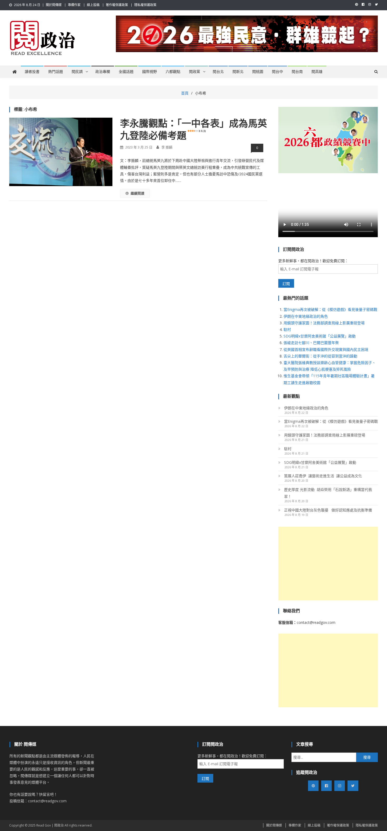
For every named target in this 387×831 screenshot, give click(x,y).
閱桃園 (257, 71)
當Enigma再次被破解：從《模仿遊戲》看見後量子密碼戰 (330, 309)
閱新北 (238, 71)
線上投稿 (93, 5)
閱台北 (218, 71)
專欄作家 (74, 5)
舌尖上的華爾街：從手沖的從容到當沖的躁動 (320, 356)
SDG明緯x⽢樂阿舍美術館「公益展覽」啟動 (320, 336)
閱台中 (277, 71)
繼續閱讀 (137, 193)
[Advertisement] (328, 563)
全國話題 (126, 71)
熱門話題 (55, 71)
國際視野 (149, 71)
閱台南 (297, 71)
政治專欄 (102, 71)
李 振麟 (166, 147)
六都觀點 (173, 71)
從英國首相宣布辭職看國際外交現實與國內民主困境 (326, 349)
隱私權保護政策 (145, 5)
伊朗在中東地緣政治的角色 (306, 316)
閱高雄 (316, 71)
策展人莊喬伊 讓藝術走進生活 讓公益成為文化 (323, 475)
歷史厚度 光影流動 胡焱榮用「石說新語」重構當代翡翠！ (328, 493)
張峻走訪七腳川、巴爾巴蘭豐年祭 (311, 342)
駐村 (287, 329)
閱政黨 (194, 71)
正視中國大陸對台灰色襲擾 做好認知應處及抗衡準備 (328, 509)
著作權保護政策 (117, 5)
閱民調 (77, 71)
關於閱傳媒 (54, 5)
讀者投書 (32, 71)
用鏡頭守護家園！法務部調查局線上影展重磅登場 (324, 322)
